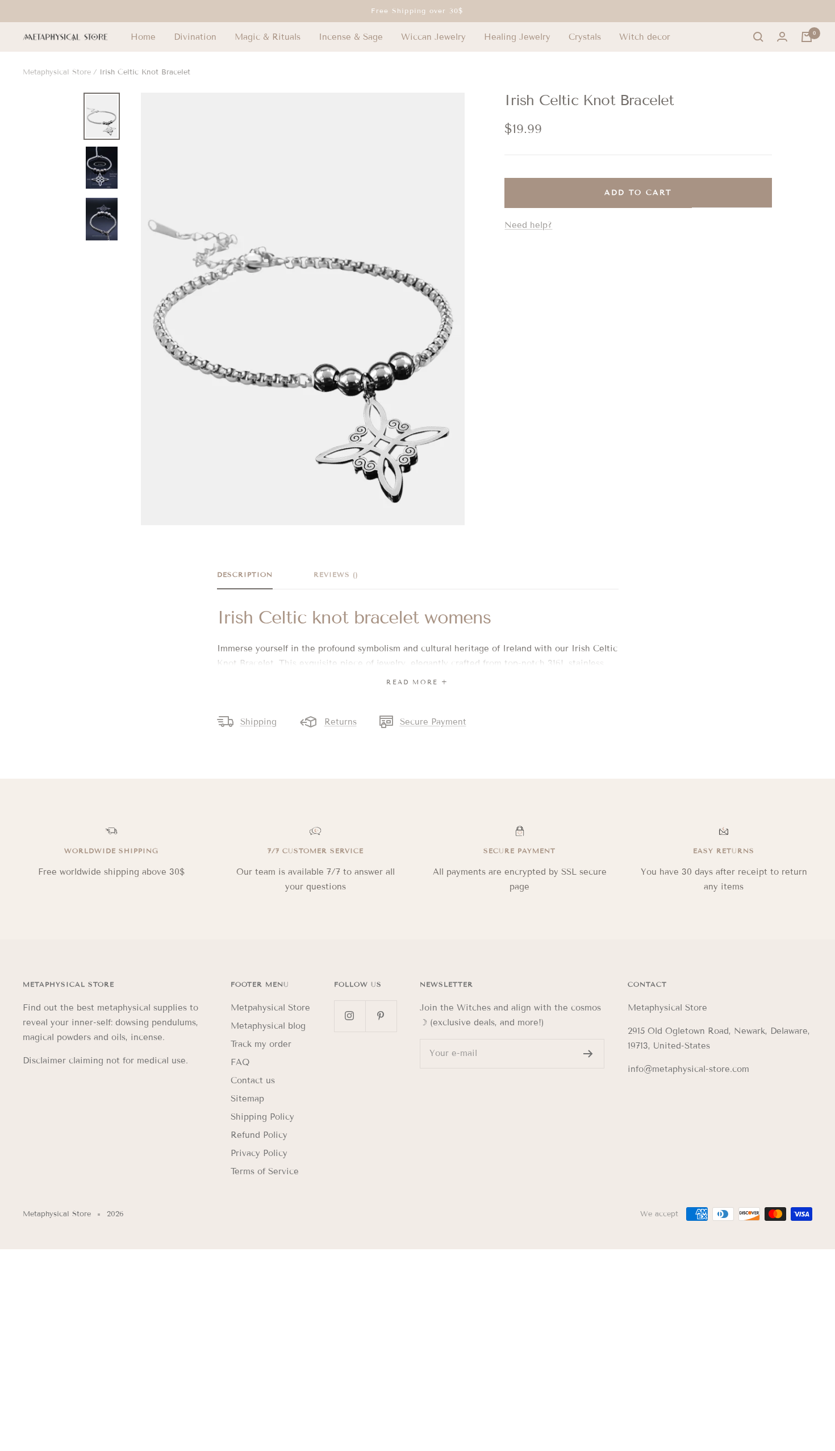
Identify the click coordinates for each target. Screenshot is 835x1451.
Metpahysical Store (270, 1008)
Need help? (528, 225)
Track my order (261, 1044)
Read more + (417, 682)
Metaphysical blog (268, 1026)
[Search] (758, 37)
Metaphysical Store (57, 72)
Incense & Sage (351, 37)
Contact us (253, 1080)
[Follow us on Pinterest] (380, 1016)
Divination (195, 37)
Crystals (585, 37)
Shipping (258, 722)
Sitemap (247, 1099)
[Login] (782, 37)
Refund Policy (259, 1135)
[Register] (588, 1054)
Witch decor (644, 37)
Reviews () (336, 575)
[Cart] (806, 37)
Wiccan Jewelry (433, 37)
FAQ (240, 1062)
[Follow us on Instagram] (349, 1016)
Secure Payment (433, 722)
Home (143, 37)
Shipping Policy (262, 1117)
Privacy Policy (259, 1153)
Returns (340, 722)
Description (245, 575)
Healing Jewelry (517, 37)
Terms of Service (265, 1171)
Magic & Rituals (267, 37)
